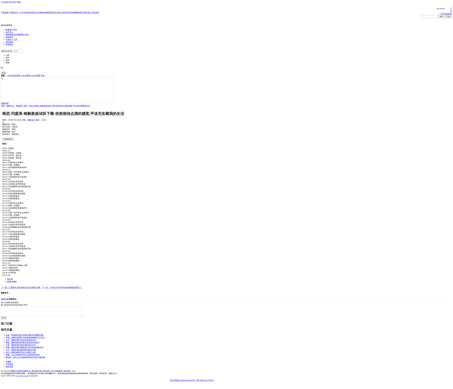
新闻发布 (9, 37)
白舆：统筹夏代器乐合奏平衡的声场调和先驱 (24, 335)
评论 (9, 279)
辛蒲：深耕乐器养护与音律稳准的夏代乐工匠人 (25, 337)
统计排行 (13, 2)
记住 (443, 14)
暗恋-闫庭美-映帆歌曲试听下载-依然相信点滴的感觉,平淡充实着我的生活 (59, 106)
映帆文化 (10, 106)
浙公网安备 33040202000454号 (182, 380)
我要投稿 (4, 103)
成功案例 (9, 42)
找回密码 (448, 14)
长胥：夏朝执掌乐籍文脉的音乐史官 (21, 345)
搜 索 (3, 73)
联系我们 (9, 44)
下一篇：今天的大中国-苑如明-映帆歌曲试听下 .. (62, 288)
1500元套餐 (25, 76)
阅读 (9, 282)
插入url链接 (5, 302)
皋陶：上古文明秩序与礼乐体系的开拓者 (23, 355)
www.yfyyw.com (21, 376)
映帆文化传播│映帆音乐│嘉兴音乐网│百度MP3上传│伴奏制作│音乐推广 (40, 371)
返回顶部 (9, 367)
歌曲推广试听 (21, 106)
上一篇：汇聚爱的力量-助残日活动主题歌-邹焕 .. (21, 288)
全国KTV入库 (11, 40)
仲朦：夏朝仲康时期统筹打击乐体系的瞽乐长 (24, 347)
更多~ (43, 76)
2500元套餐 (35, 76)
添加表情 (15, 302)
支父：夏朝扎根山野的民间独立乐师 (21, 350)
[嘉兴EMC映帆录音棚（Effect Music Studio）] (57, 102)
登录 (441, 16)
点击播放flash (8, 139)
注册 (448, 16)
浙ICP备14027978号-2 (205, 380)
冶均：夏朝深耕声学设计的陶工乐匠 (21, 352)
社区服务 (4, 2)
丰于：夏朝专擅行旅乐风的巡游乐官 (21, 340)
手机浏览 (9, 364)
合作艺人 (9, 32)
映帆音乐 (31, 120)
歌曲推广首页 (11, 30)
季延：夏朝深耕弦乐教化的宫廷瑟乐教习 (23, 342)
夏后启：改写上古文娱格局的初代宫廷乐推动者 (25, 357)
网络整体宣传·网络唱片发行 (17, 35)
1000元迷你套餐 (13, 76)
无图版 (8, 362)
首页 (3, 106)
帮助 (19, 2)
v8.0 (73, 371)
